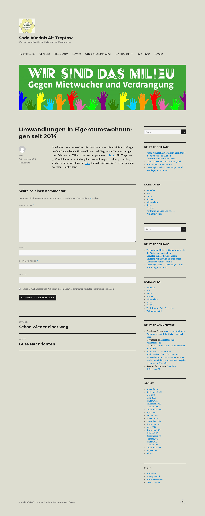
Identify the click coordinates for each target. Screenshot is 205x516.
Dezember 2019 (154, 421)
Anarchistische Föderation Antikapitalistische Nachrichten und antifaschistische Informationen (163, 354)
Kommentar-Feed (155, 479)
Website (23, 274)
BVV (148, 193)
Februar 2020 (153, 415)
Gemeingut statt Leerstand (159, 164)
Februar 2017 (152, 439)
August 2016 (152, 450)
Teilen (112, 155)
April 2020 (151, 412)
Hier (87, 163)
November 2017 (153, 430)
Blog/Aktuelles (27, 54)
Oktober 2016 (152, 445)
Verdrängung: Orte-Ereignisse (161, 211)
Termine (76, 54)
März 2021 (151, 398)
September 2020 (154, 410)
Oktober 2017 (152, 433)
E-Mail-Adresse (28, 261)
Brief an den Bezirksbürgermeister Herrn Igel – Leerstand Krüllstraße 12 (166, 360)
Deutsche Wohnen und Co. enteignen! (164, 162)
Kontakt (158, 54)
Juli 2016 (150, 453)
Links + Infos (143, 54)
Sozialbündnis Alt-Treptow (46, 37)
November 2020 (154, 404)
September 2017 (154, 436)
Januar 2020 (152, 418)
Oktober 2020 (153, 407)
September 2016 (154, 448)
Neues (149, 205)
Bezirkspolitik (122, 54)
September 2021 (154, 392)
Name (23, 247)
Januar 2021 (152, 401)
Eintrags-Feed (153, 476)
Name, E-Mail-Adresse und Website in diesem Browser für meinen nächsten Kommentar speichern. (68, 289)
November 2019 (154, 424)
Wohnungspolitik (154, 214)
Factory (150, 196)
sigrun (21, 155)
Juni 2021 (151, 395)
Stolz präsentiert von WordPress (60, 502)
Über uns (44, 54)
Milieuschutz (61, 54)
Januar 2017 (152, 442)
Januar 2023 (152, 389)
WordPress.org (153, 482)
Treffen (150, 208)
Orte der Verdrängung (98, 54)
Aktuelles (151, 190)
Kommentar (26, 205)
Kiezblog (151, 199)
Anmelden (151, 473)
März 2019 (151, 427)
